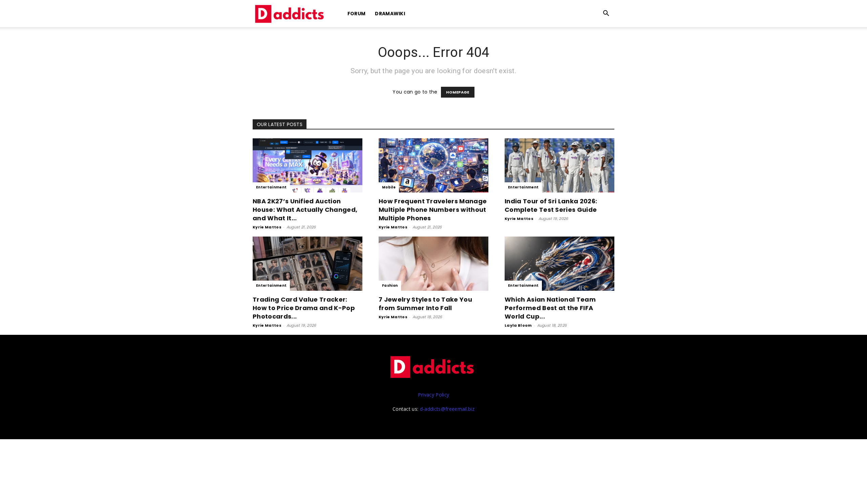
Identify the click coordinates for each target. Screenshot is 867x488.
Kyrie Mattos (267, 227)
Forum (356, 13)
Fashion (390, 285)
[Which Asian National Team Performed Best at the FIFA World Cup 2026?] (559, 264)
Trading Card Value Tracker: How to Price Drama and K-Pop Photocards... (304, 308)
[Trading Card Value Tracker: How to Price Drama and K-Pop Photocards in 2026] (307, 264)
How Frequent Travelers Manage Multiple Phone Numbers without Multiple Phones (433, 209)
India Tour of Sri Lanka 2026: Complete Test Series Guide (551, 205)
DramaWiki (390, 13)
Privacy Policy (433, 394)
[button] (606, 14)
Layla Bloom (518, 325)
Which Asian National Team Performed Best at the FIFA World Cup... (550, 308)
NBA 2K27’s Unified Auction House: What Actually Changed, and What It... (305, 209)
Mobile (389, 187)
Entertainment (271, 187)
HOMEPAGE (457, 92)
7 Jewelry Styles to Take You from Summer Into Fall (425, 303)
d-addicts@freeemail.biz (447, 409)
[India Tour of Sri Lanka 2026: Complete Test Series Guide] (559, 165)
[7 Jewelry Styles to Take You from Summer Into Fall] (433, 264)
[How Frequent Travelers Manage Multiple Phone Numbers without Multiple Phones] (433, 165)
